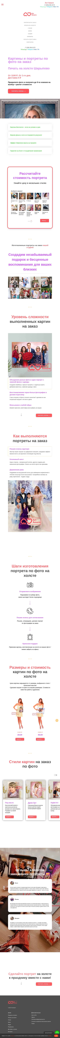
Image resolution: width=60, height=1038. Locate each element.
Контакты (30, 42)
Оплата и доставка (30, 39)
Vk (58, 6)
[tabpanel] (30, 355)
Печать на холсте (30, 25)
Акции (30, 33)
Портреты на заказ (30, 22)
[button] (18, 91)
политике (49, 1035)
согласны (12, 1035)
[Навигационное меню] (2, 4)
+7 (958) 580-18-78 (49, 5)
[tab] (30, 383)
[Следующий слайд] (57, 720)
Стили (30, 28)
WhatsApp (43, 6)
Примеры (30, 36)
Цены (30, 31)
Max (54, 6)
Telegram (49, 6)
